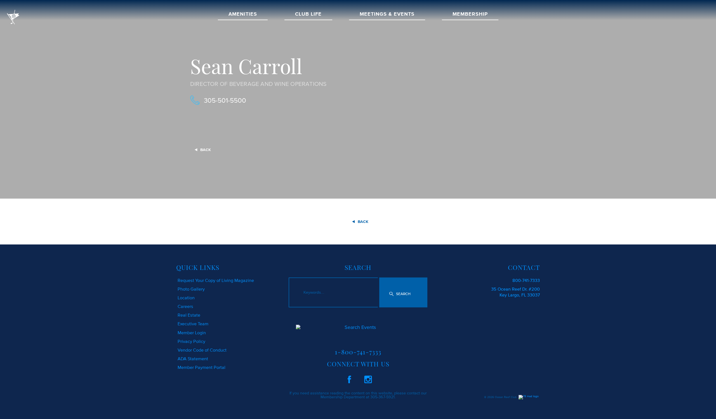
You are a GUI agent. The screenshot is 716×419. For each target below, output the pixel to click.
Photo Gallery (191, 288)
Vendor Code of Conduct (202, 349)
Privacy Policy (191, 341)
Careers (185, 306)
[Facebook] (349, 378)
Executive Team (193, 323)
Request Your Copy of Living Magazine (216, 280)
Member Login (192, 332)
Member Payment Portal (201, 367)
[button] (403, 292)
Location (186, 297)
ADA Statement (193, 358)
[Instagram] (368, 378)
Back (205, 150)
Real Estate (189, 314)
